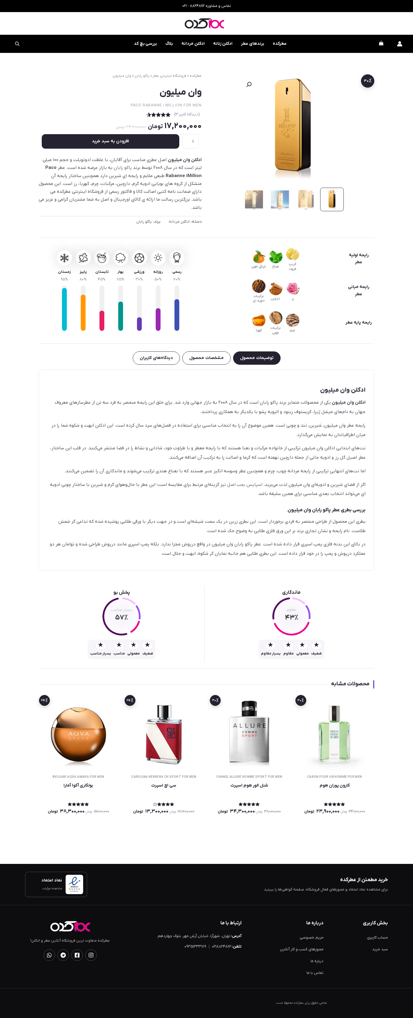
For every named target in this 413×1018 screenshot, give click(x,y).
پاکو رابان (142, 75)
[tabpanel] (206, 470)
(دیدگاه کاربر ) (187, 114)
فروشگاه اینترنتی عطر (169, 75)
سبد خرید (380, 949)
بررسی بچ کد (141, 41)
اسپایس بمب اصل (244, 485)
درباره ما (317, 961)
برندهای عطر (252, 44)
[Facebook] (77, 955)
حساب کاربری (377, 937)
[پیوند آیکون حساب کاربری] (399, 44)
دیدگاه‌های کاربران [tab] (156, 358)
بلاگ (169, 44)
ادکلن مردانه (193, 44)
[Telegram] (63, 955)
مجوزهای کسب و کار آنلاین (302, 949)
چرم (292, 330)
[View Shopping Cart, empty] (381, 44)
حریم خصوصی (312, 937)
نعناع (275, 266)
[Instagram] (91, 955)
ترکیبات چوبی (276, 330)
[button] (248, 84)
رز (292, 298)
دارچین (275, 298)
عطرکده (280, 44)
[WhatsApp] (49, 955)
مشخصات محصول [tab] (206, 358)
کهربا (259, 330)
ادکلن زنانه (223, 44)
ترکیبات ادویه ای (259, 298)
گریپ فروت (292, 266)
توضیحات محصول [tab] (257, 358)
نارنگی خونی (259, 266)
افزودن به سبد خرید (110, 141)
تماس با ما (315, 972)
